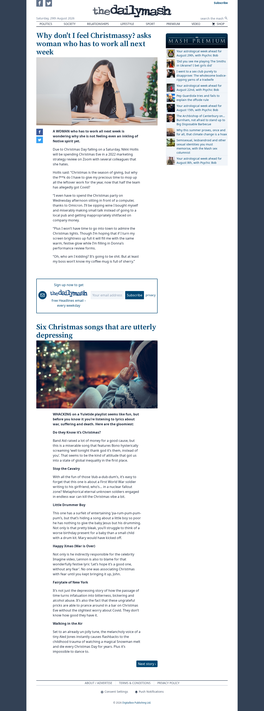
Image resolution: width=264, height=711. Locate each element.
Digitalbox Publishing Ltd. (136, 702)
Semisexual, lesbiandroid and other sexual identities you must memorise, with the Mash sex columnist (201, 146)
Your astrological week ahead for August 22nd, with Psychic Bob (199, 88)
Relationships (98, 24)
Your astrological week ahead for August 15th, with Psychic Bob (199, 108)
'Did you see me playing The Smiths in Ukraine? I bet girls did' (201, 63)
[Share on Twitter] (39, 140)
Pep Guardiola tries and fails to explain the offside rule (198, 98)
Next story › (147, 664)
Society (69, 24)
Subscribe (134, 295)
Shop (220, 24)
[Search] (226, 18)
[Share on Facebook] (39, 132)
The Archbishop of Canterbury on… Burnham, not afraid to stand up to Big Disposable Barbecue (201, 120)
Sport (150, 24)
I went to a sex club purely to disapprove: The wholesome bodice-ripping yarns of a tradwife (201, 75)
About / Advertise (98, 683)
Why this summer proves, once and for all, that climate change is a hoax (202, 132)
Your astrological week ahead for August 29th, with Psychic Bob (199, 53)
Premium (173, 24)
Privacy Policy (168, 683)
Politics (46, 24)
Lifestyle (127, 24)
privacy (151, 295)
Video (196, 24)
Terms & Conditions (135, 683)
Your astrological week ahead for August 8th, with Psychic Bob (199, 161)
